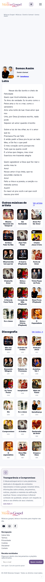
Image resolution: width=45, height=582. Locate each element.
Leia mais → (7, 504)
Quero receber (36, 562)
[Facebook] (15, 526)
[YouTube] (3, 526)
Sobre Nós (5, 535)
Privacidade (6, 540)
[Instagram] (9, 526)
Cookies (4, 543)
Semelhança (24, 76)
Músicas (18, 15)
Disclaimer (5, 546)
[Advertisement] (22, 42)
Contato (4, 548)
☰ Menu (40, 4)
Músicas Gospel (9, 15)
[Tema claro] (31, 4)
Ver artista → (37, 204)
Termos (4, 538)
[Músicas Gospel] (12, 4)
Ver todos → (37, 332)
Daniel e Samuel (28, 15)
